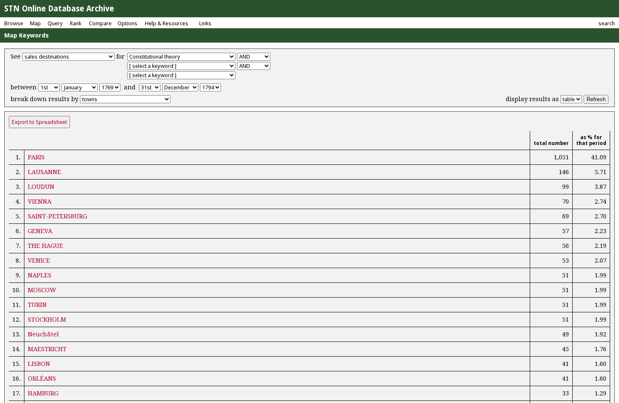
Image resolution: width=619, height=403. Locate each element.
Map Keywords (26, 35)
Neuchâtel (43, 334)
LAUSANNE (44, 172)
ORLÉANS (42, 378)
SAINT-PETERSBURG (57, 216)
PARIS (36, 157)
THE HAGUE (45, 246)
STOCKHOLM (47, 319)
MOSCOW (42, 290)
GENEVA (40, 231)
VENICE (39, 260)
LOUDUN (41, 187)
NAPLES (39, 275)
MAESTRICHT (47, 349)
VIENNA (39, 201)
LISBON (39, 364)
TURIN (37, 305)
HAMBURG (43, 393)
